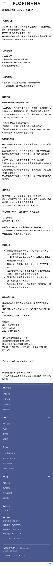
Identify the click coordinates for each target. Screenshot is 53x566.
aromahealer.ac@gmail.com (17, 340)
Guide (5, 447)
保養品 (5, 439)
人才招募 (6, 510)
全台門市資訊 (8, 468)
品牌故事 (6, 394)
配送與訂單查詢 (9, 458)
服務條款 (6, 488)
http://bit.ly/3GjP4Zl (23, 9)
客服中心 (6, 498)
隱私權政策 (7, 493)
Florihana (7, 388)
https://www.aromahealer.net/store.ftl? (20, 205)
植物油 (5, 434)
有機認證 (6, 409)
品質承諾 (6, 399)
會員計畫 (6, 483)
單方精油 (6, 423)
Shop (5, 417)
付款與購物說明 (9, 453)
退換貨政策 (7, 463)
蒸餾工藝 (6, 404)
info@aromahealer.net (11, 538)
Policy (5, 476)
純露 (5, 428)
